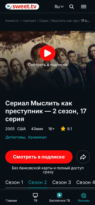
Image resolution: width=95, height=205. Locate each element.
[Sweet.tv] (22, 6)
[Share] (83, 156)
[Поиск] (71, 6)
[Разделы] (84, 6)
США (21, 128)
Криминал (37, 137)
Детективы (15, 137)
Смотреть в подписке (39, 157)
